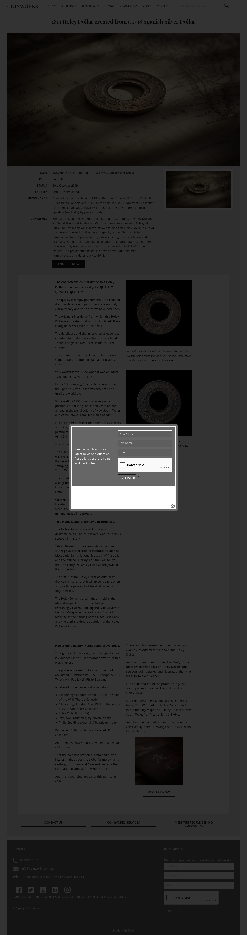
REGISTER (128, 478)
